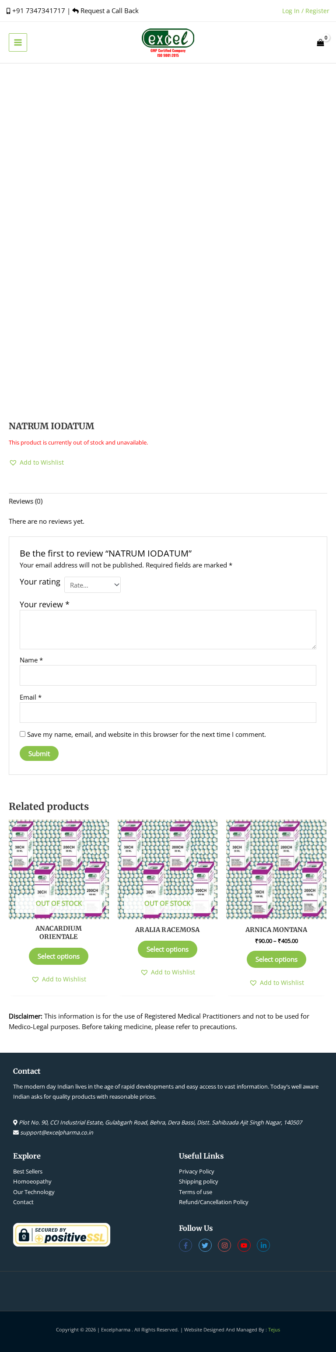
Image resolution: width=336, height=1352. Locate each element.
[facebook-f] (189, 1245)
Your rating (40, 582)
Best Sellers (27, 1171)
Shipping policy (198, 1181)
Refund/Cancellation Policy (213, 1202)
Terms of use (195, 1192)
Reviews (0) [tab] (25, 501)
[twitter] (208, 1245)
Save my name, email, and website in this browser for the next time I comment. (146, 734)
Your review (45, 604)
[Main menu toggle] (18, 42)
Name (31, 659)
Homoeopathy (32, 1181)
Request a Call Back (109, 10)
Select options (59, 956)
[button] (36, 462)
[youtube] (247, 1245)
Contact (23, 1202)
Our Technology (34, 1192)
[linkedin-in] (264, 1245)
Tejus (274, 1329)
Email (31, 697)
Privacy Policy (196, 1171)
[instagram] (228, 1245)
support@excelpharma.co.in (56, 1132)
